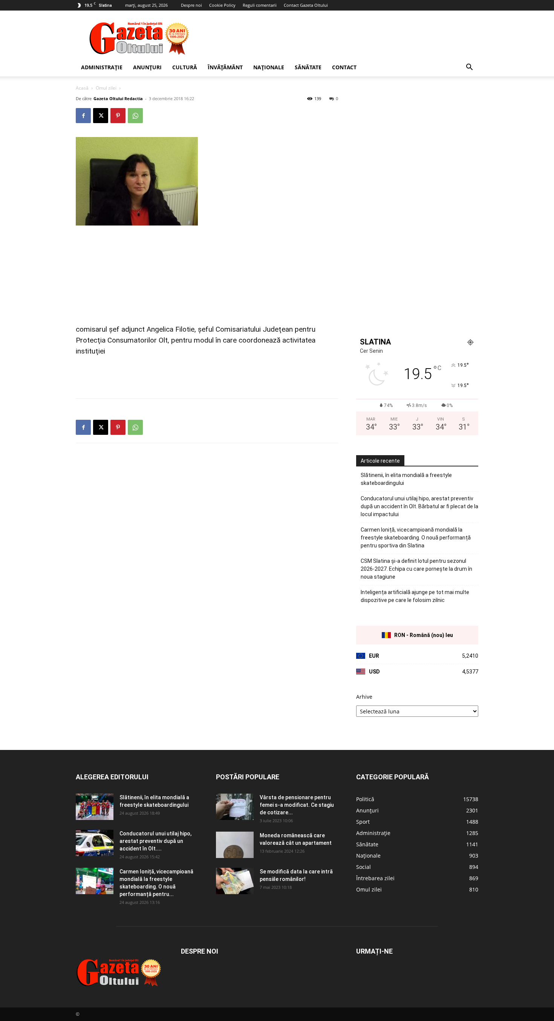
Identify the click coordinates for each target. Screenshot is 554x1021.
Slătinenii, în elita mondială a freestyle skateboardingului (406, 479)
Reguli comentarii (260, 5)
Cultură (184, 67)
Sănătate (308, 67)
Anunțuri (147, 67)
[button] (469, 68)
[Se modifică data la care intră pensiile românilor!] (235, 881)
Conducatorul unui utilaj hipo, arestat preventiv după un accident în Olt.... (155, 841)
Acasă (82, 88)
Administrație (101, 67)
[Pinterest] (117, 115)
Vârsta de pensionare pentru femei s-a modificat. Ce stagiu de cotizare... (297, 804)
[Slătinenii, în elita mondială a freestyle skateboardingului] (94, 807)
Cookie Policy (222, 5)
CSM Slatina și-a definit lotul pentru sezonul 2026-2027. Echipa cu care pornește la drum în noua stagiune (416, 569)
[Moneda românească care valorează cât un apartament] (235, 845)
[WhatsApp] (135, 115)
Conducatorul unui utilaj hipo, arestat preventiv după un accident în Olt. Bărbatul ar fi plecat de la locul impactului (419, 506)
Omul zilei (106, 88)
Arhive (364, 696)
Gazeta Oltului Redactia (118, 98)
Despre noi (191, 5)
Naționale (268, 67)
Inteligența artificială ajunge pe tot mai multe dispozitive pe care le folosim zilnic (415, 596)
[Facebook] (83, 115)
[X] (100, 115)
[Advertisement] (341, 38)
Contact (344, 67)
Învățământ (225, 67)
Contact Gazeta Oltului (306, 5)
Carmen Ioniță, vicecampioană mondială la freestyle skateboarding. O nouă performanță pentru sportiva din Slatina (416, 538)
